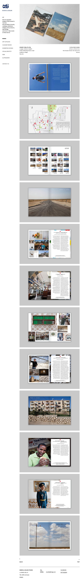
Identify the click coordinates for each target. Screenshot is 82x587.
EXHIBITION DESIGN (7, 48)
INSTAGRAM (64, 572)
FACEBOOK (63, 570)
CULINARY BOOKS (7, 45)
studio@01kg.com (51, 572)
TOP (78, 562)
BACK (21, 562)
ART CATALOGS (6, 42)
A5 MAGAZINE (6, 58)
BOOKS (4, 38)
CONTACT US (5, 64)
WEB (3, 54)
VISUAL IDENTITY (7, 51)
